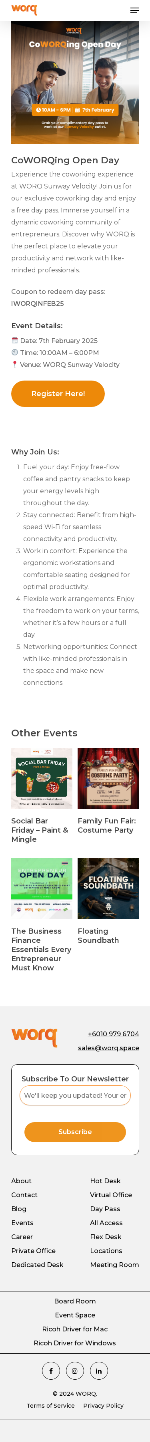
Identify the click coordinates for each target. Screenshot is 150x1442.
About (21, 1181)
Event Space (75, 1315)
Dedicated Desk (37, 1265)
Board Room (75, 1301)
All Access (106, 1223)
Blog (18, 1209)
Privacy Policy (103, 1405)
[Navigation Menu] (134, 10)
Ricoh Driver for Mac (75, 1329)
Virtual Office (111, 1195)
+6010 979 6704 (113, 1034)
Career (22, 1237)
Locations (106, 1251)
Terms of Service (50, 1405)
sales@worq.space (108, 1048)
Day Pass (105, 1209)
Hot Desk (105, 1181)
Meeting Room (114, 1265)
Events (22, 1223)
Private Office (33, 1251)
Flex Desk (106, 1237)
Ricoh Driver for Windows (75, 1343)
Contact (24, 1195)
